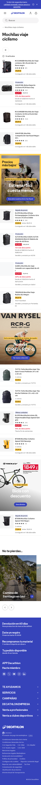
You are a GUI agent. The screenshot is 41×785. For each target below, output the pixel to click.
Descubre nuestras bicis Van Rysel (20, 199)
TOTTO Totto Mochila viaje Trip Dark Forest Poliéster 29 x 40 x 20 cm (27, 371)
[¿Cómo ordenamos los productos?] (3, 56)
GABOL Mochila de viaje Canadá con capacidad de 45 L (27, 268)
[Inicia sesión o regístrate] (30, 13)
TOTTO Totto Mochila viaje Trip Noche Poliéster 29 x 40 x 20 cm (27, 393)
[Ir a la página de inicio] (18, 13)
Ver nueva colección (20, 358)
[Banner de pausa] (33, 4)
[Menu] (5, 13)
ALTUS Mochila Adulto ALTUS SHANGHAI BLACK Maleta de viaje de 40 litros (26, 239)
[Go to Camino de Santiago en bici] (32, 596)
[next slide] (11, 607)
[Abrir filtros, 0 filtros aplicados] (5, 50)
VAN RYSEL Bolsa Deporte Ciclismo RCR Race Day (25, 86)
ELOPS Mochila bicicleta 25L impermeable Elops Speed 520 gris (27, 417)
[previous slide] (5, 607)
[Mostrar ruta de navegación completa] (3, 27)
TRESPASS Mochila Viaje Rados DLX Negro (25, 293)
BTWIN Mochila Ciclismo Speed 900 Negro (25, 520)
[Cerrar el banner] (37, 4)
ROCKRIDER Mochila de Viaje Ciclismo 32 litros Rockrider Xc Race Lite (26, 114)
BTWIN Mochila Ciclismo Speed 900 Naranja (25, 440)
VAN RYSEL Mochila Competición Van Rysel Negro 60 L (27, 135)
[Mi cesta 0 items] (36, 13)
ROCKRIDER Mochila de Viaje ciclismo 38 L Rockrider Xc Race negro (26, 63)
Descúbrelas (20, 504)
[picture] (7, 66)
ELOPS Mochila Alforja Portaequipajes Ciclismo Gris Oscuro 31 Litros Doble (27, 215)
